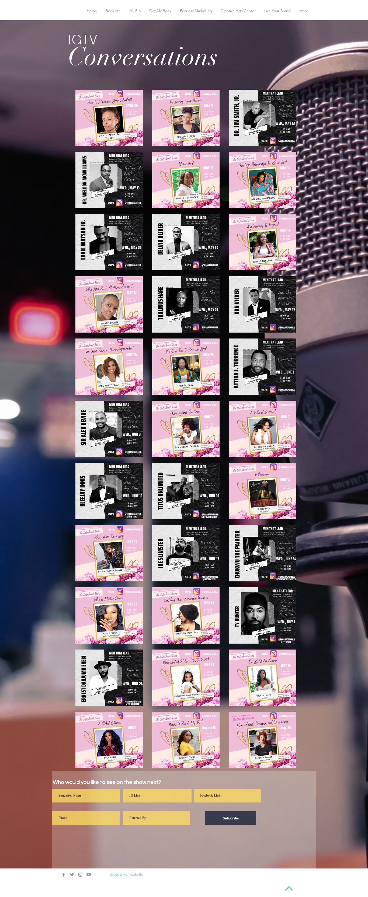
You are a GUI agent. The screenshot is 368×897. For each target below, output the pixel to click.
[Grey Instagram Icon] (80, 874)
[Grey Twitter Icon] (72, 874)
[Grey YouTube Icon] (88, 874)
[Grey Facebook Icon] (63, 874)
